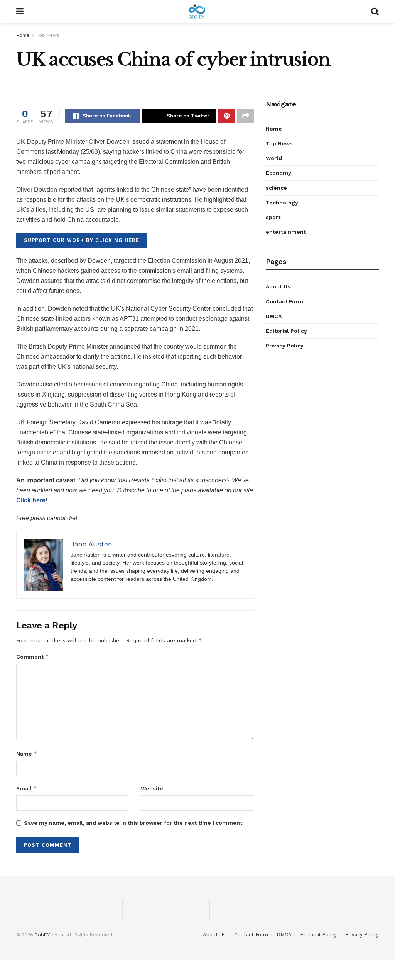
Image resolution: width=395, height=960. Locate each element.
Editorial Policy (286, 331)
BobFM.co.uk (49, 935)
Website (152, 788)
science (276, 188)
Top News (48, 35)
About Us (278, 286)
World (274, 158)
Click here (31, 500)
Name (26, 753)
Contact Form (284, 301)
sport (273, 217)
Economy (278, 173)
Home (23, 35)
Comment (32, 656)
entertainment (286, 232)
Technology (282, 202)
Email (26, 788)
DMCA (274, 316)
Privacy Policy (285, 345)
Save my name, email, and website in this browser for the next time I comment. (134, 823)
